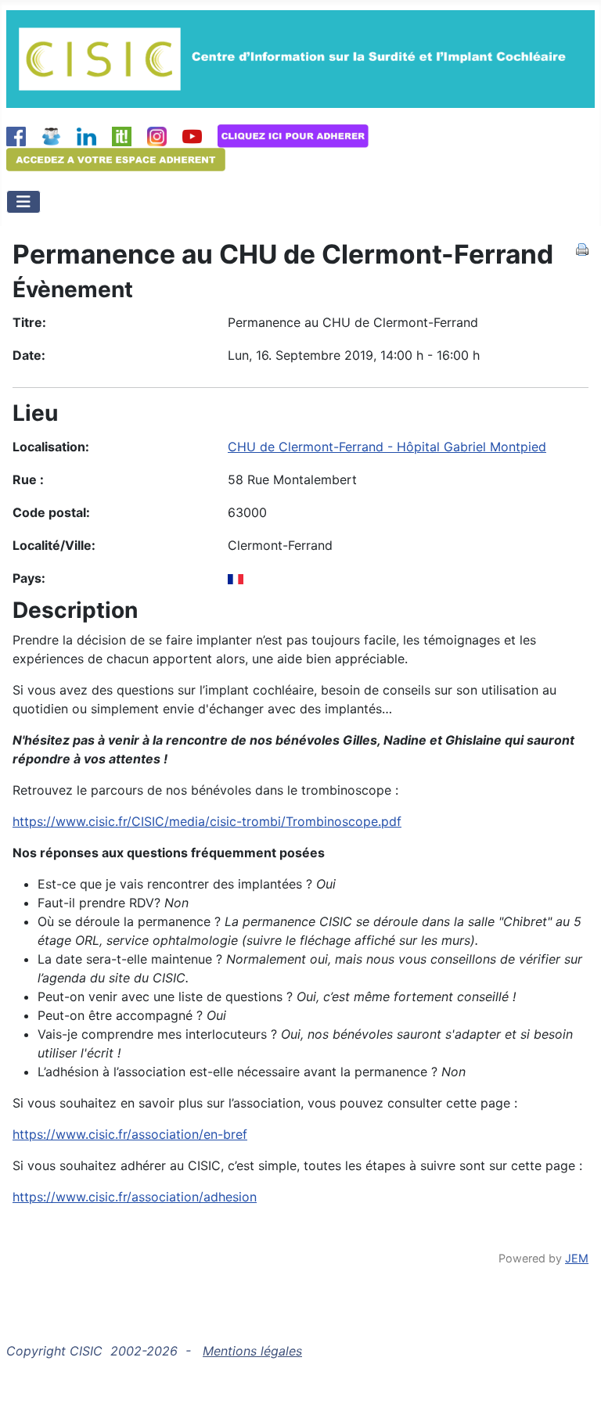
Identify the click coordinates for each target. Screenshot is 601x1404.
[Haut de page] (573, 1375)
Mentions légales (252, 1351)
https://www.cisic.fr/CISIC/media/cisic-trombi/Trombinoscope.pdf (207, 821)
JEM (576, 1258)
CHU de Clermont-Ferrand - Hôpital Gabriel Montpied (387, 446)
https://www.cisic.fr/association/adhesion (135, 1197)
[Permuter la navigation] (23, 202)
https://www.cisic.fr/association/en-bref (130, 1134)
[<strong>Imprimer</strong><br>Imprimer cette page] (582, 248)
